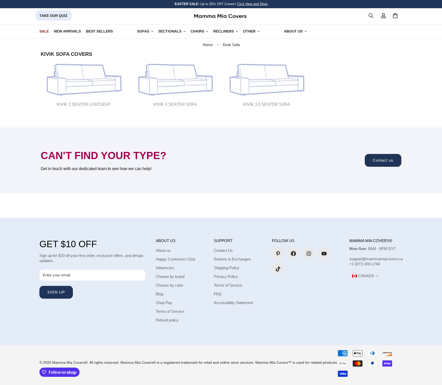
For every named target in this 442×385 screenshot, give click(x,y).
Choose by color (169, 285)
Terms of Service (170, 311)
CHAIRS (197, 31)
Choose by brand (170, 276)
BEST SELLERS (99, 31)
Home (208, 45)
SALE (44, 31)
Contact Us (223, 250)
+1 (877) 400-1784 (364, 264)
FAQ (218, 294)
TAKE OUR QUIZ (53, 16)
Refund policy (167, 320)
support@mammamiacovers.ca (376, 259)
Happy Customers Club (175, 259)
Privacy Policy (226, 276)
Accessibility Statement (233, 302)
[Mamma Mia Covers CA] (220, 15)
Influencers (165, 268)
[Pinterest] (278, 253)
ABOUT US (293, 31)
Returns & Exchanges (232, 259)
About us (163, 250)
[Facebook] (293, 253)
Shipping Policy (226, 268)
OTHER (249, 31)
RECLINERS (223, 31)
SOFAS (143, 31)
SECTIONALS (169, 31)
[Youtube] (324, 253)
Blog (159, 294)
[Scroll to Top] (432, 357)
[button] (395, 16)
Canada (365, 276)
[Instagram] (309, 253)
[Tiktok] (278, 269)
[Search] (371, 15)
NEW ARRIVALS (67, 31)
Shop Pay (164, 302)
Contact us (383, 160)
